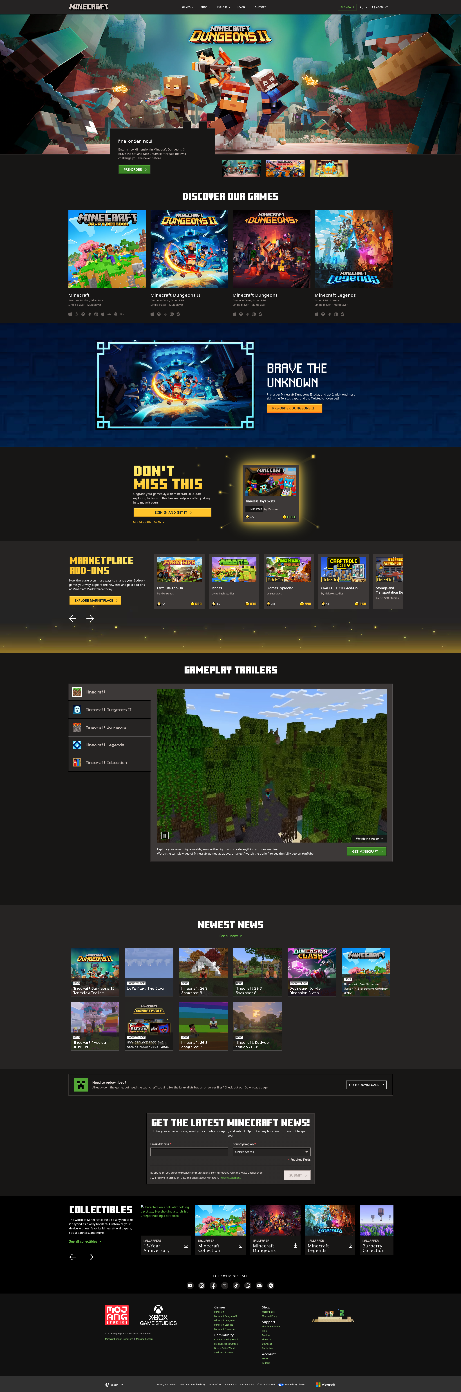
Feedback (267, 1335)
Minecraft (219, 1311)
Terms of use (215, 1384)
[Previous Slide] (72, 618)
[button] (297, 1175)
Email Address (160, 1144)
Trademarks (231, 1384)
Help (264, 1330)
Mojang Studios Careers (226, 1343)
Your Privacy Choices (295, 1384)
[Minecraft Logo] (88, 7)
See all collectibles (83, 1241)
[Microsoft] (325, 1384)
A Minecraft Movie (223, 1352)
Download (267, 1343)
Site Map (266, 1339)
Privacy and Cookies (167, 1384)
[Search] (364, 7)
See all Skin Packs (147, 522)
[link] (190, 1285)
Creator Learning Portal (226, 1339)
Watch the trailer (367, 839)
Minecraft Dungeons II (225, 1316)
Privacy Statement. (230, 1177)
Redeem (266, 1362)
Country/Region (244, 1144)
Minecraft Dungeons (224, 1320)
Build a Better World (224, 1348)
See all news (229, 936)
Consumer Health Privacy (192, 1384)
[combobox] (272, 1152)
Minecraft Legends (223, 1324)
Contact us (267, 1348)
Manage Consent (144, 1339)
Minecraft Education (224, 1329)
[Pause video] (165, 835)
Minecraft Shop (269, 1316)
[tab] (241, 168)
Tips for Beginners (271, 1326)
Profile (265, 1358)
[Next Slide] (90, 618)
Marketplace (268, 1311)
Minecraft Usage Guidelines (119, 1339)
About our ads (247, 1384)
